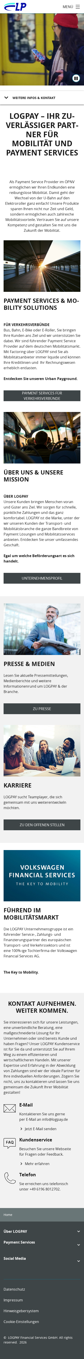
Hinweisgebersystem (21, 1310)
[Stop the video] (76, 78)
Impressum (13, 1300)
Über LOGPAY (15, 1231)
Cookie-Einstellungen (21, 1321)
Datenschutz (14, 1289)
